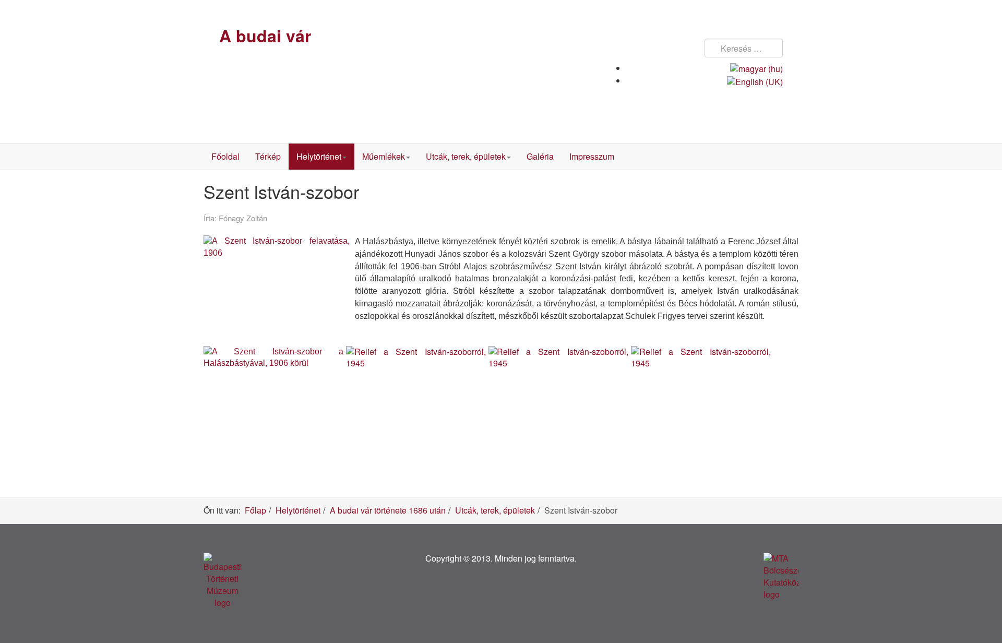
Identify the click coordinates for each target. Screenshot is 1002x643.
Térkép (268, 156)
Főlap (255, 510)
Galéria (540, 156)
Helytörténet (318, 156)
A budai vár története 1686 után (388, 510)
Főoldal (225, 156)
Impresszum (591, 156)
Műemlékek (383, 156)
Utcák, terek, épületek (466, 156)
